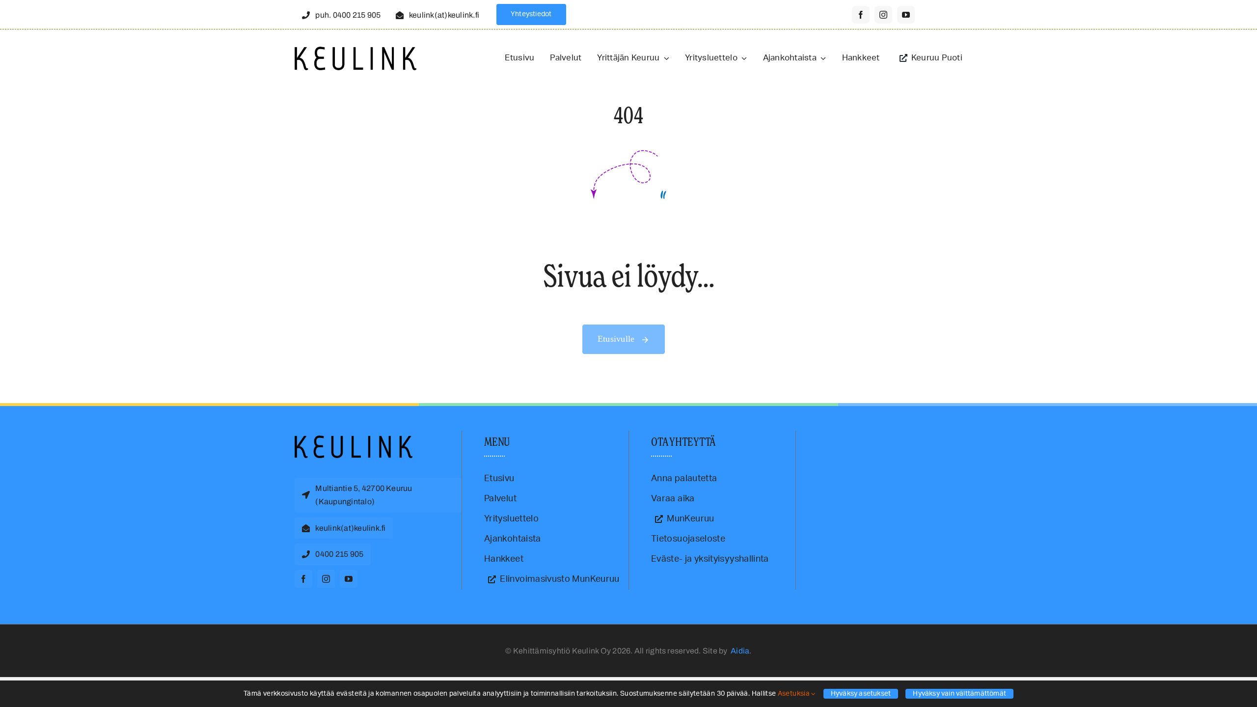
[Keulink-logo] (353, 439)
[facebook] (861, 15)
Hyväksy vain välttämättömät (959, 693)
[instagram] (883, 15)
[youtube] (906, 15)
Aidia (740, 651)
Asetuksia (795, 693)
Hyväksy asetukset (861, 693)
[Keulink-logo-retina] (355, 51)
